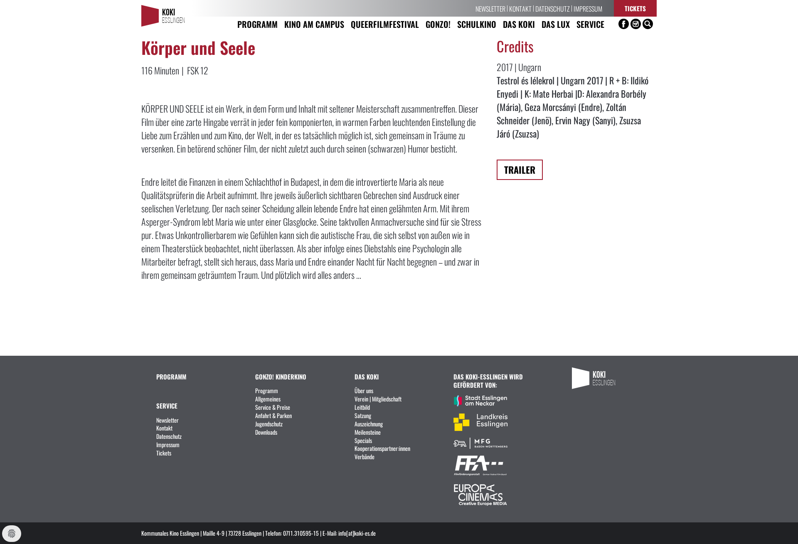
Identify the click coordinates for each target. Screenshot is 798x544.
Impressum (588, 8)
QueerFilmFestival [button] (385, 24)
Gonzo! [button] (438, 24)
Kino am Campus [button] (314, 24)
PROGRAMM (171, 376)
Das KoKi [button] (519, 24)
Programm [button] (257, 24)
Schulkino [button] (476, 24)
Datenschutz (552, 8)
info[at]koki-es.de (357, 532)
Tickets (635, 8)
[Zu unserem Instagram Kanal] (636, 24)
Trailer (519, 169)
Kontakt (520, 8)
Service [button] (590, 24)
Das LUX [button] (556, 24)
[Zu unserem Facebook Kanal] (623, 24)
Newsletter (490, 8)
